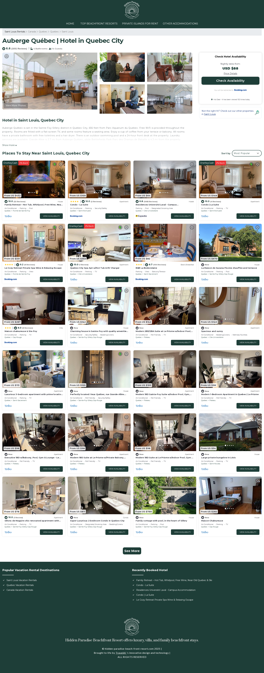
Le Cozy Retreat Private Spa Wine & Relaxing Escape (33, 268)
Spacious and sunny (212, 331)
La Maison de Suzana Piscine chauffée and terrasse (229, 268)
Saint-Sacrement (151, 274)
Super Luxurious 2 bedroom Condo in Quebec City (97, 520)
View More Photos (16, 105)
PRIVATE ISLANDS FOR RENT (140, 23)
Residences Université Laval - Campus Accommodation (166, 590)
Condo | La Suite (210, 204)
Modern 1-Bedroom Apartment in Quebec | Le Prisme (230, 394)
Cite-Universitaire (151, 211)
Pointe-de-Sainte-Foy (21, 211)
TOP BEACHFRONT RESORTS (98, 23)
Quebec (43, 31)
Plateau (147, 337)
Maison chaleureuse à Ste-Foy (21, 331)
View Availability (51, 216)
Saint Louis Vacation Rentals (22, 580)
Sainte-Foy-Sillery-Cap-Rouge (221, 274)
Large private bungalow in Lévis (218, 457)
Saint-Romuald (84, 211)
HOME (70, 23)
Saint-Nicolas (214, 464)
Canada (32, 31)
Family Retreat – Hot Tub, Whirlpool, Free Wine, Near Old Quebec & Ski (174, 580)
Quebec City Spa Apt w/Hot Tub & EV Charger (94, 268)
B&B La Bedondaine (146, 268)
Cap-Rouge (17, 337)
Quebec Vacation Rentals (20, 585)
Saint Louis (67, 31)
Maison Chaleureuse (212, 520)
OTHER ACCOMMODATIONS (180, 23)
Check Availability (230, 81)
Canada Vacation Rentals (20, 590)
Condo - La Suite (79, 204)
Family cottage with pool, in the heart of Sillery (161, 520)
